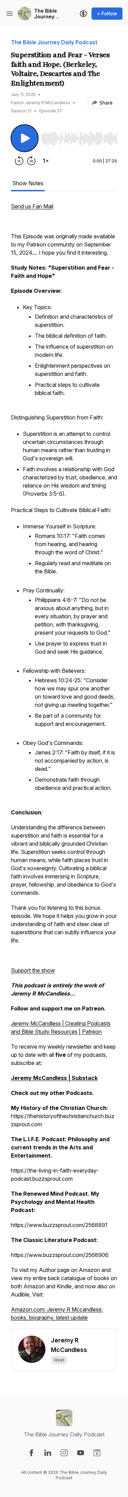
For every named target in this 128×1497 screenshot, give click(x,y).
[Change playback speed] (46, 160)
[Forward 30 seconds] (31, 160)
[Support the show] (83, 14)
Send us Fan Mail (32, 206)
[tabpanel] (64, 765)
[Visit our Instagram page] (64, 1452)
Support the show (33, 970)
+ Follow (107, 13)
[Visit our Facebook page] (31, 1452)
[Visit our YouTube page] (80, 1452)
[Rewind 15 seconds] (19, 160)
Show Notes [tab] (27, 183)
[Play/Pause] (24, 138)
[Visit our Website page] (97, 1452)
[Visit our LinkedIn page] (47, 1452)
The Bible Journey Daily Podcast (45, 14)
